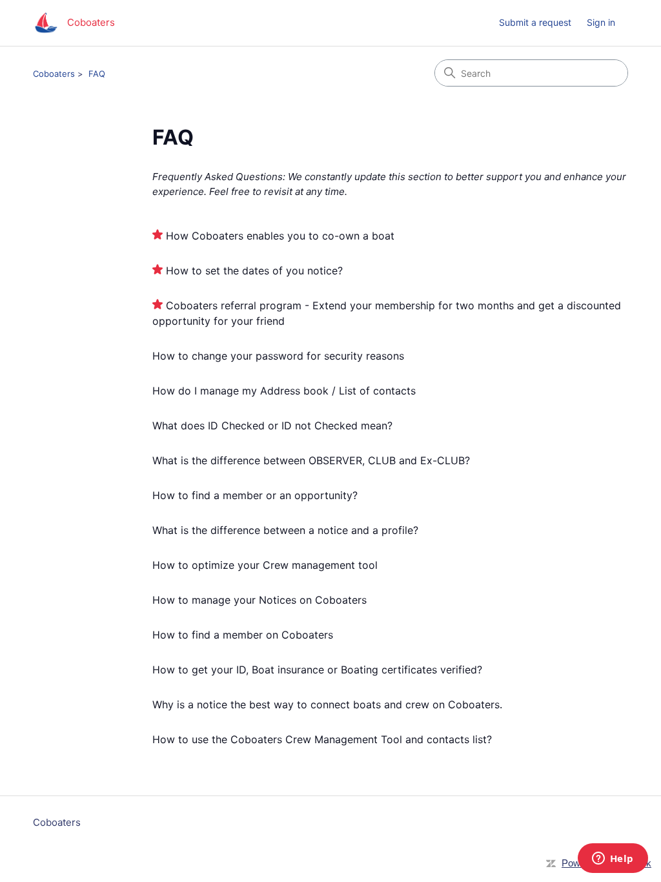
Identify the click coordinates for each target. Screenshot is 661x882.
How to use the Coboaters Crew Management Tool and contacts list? (322, 739)
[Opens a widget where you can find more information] (612, 859)
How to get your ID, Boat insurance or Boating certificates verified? (317, 669)
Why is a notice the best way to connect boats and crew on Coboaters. (327, 704)
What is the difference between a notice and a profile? (285, 530)
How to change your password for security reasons (278, 355)
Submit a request (535, 22)
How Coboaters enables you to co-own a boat (280, 235)
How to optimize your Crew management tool (265, 565)
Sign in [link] (601, 22)
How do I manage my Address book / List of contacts (284, 390)
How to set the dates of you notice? (254, 270)
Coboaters (54, 73)
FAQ (96, 73)
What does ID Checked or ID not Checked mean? (272, 425)
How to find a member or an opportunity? (255, 495)
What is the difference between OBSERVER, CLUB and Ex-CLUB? (311, 460)
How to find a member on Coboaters (242, 634)
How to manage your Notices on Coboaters (259, 599)
